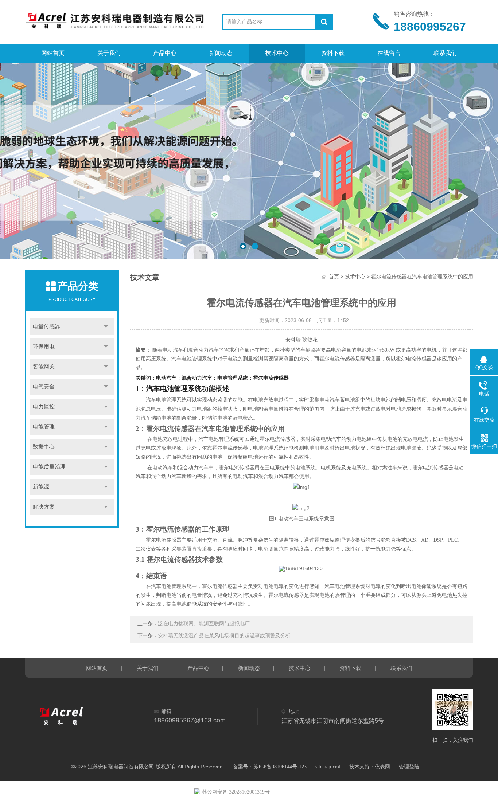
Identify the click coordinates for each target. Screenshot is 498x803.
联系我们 (445, 53)
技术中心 (277, 53)
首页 (334, 276)
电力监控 (44, 407)
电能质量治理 (49, 467)
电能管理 (44, 427)
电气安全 (44, 386)
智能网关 (44, 366)
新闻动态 (221, 53)
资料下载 (333, 53)
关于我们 (109, 53)
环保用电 (44, 346)
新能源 (41, 487)
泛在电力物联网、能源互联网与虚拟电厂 (204, 623)
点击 (105, 326)
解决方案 (44, 507)
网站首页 (53, 53)
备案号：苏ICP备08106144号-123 (270, 766)
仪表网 (382, 766)
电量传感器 (46, 326)
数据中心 (44, 447)
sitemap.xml (328, 766)
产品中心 (164, 53)
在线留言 (389, 53)
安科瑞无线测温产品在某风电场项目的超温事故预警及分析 (224, 635)
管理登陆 (409, 766)
